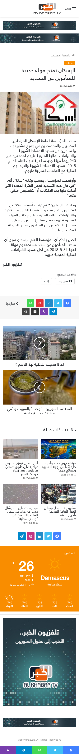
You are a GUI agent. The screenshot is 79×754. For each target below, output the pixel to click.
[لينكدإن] (49, 303)
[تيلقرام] (53, 311)
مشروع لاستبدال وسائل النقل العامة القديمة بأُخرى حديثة (60, 511)
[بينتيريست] (40, 303)
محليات (55, 55)
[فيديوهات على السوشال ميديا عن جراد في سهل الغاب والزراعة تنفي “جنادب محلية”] (20, 494)
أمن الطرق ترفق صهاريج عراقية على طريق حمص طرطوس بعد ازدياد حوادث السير (22, 468)
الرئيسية (67, 55)
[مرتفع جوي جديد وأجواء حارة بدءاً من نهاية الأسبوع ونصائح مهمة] (58, 449)
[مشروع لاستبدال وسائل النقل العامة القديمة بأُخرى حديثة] (58, 494)
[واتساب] (30, 303)
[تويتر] (58, 303)
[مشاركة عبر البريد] (35, 311)
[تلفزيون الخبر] (46, 8)
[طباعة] (26, 311)
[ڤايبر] (44, 311)
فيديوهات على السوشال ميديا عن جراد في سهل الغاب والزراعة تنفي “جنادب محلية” (21, 512)
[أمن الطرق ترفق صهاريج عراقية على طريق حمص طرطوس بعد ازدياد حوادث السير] (20, 449)
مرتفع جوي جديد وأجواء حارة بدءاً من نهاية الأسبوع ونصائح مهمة (59, 466)
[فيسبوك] (67, 303)
